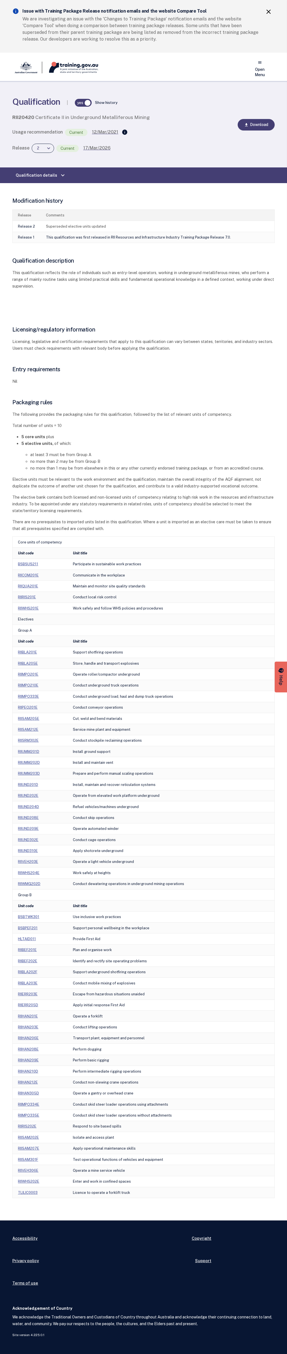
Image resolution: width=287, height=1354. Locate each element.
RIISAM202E (28, 1137)
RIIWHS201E (28, 608)
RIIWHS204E (29, 873)
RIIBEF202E (27, 961)
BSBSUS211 (28, 564)
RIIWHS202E (28, 1181)
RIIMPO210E (28, 685)
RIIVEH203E (28, 862)
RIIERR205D (28, 1005)
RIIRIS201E (27, 597)
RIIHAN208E (28, 1049)
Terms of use (25, 1283)
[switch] (83, 103)
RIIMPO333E (28, 696)
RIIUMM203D (29, 773)
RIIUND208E (28, 818)
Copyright (201, 1238)
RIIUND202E (28, 795)
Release (20, 148)
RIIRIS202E (27, 1126)
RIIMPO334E (28, 1104)
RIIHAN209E (28, 1060)
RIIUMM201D (28, 752)
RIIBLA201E (27, 652)
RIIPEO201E (28, 707)
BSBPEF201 (28, 928)
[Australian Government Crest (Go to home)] (27, 67)
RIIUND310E (28, 851)
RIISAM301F (28, 1159)
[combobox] (43, 148)
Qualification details (41, 175)
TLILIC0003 (28, 1192)
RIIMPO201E (28, 674)
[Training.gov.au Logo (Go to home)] (70, 67)
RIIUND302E (28, 840)
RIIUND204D (28, 807)
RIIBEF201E (27, 950)
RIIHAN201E (28, 1016)
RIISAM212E (28, 729)
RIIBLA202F (27, 972)
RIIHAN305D (28, 1093)
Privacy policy (25, 1260)
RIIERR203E (28, 994)
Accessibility (25, 1238)
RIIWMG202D (29, 884)
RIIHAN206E (28, 1038)
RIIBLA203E (28, 983)
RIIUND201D (28, 785)
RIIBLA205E (28, 663)
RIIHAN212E (28, 1082)
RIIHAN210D (28, 1071)
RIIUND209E (28, 829)
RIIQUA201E (28, 586)
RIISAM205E (28, 718)
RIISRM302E (28, 740)
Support (203, 1260)
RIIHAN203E (28, 1027)
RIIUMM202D (29, 762)
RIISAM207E (28, 1148)
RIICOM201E (28, 575)
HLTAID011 (27, 939)
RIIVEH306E (28, 1170)
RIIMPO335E (28, 1115)
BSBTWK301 (28, 917)
